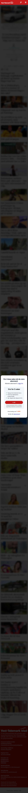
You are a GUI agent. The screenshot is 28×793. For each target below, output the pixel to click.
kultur (15, 66)
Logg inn (14, 383)
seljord (21, 66)
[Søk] (20, 2)
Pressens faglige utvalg (8, 742)
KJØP (14, 402)
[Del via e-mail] (16, 60)
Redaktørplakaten (6, 743)
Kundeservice (5, 761)
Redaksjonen (4, 759)
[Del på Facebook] (11, 60)
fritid (9, 66)
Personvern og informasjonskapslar (11, 745)
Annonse (3, 763)
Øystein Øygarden (6, 749)
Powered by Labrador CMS (14, 790)
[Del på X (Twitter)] (14, 60)
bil (5, 66)
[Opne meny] (26, 2)
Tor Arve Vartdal (5, 754)
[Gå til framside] (7, 2)
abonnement (17, 414)
